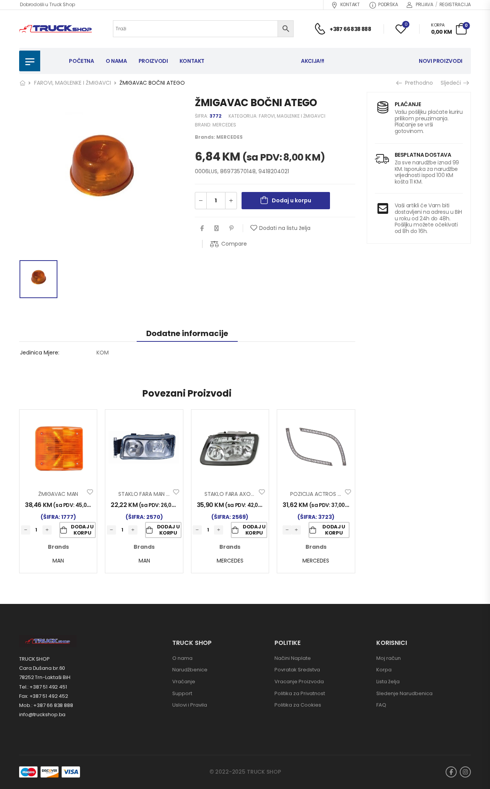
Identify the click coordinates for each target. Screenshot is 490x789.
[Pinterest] (231, 228)
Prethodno (418, 83)
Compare (234, 244)
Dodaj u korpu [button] (82, 529)
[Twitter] (216, 228)
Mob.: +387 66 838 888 (46, 705)
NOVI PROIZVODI (440, 61)
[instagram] (465, 772)
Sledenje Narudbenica (404, 693)
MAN (58, 560)
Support (182, 693)
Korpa (384, 669)
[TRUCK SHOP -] (55, 29)
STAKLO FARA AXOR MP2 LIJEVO (244, 494)
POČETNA (81, 61)
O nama (182, 658)
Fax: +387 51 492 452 (43, 696)
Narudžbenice (189, 669)
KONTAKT (350, 4)
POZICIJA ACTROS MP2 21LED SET (331, 494)
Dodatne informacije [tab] (187, 333)
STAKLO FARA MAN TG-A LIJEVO (158, 494)
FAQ (381, 705)
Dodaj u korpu (291, 200)
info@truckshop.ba (42, 714)
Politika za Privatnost (299, 693)
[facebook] (451, 772)
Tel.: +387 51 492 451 (43, 687)
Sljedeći (453, 83)
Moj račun (388, 658)
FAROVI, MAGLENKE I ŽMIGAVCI (72, 83)
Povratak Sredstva (297, 669)
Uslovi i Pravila (189, 705)
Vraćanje (183, 681)
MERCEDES (224, 124)
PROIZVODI (153, 61)
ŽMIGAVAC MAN (58, 494)
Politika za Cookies (297, 705)
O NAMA (116, 61)
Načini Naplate (292, 658)
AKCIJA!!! (312, 61)
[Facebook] (202, 228)
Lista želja (388, 681)
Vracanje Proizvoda (299, 681)
